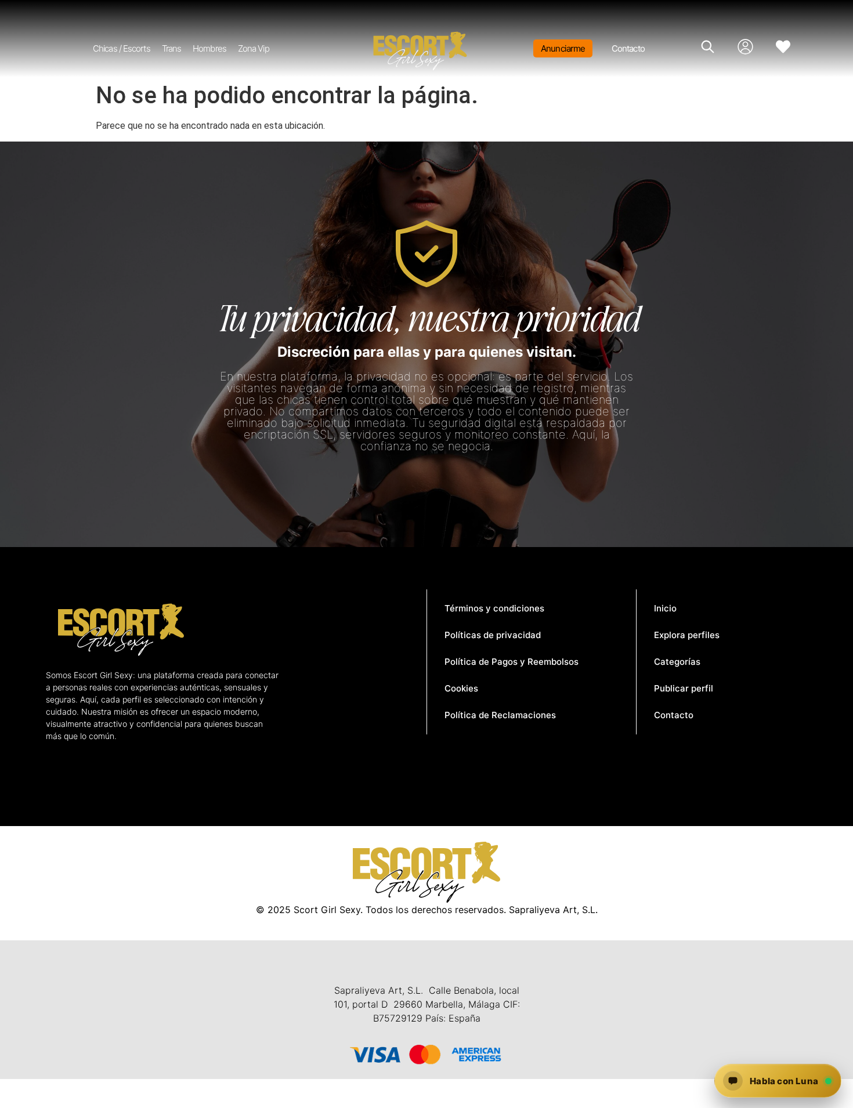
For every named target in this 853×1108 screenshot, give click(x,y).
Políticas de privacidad (492, 634)
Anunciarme (563, 48)
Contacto (628, 48)
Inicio (665, 608)
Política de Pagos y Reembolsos (511, 661)
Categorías (677, 661)
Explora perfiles (687, 634)
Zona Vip (253, 48)
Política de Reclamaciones (500, 714)
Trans (172, 48)
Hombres (209, 48)
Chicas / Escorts (121, 48)
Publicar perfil (683, 688)
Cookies (461, 688)
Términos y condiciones (494, 608)
